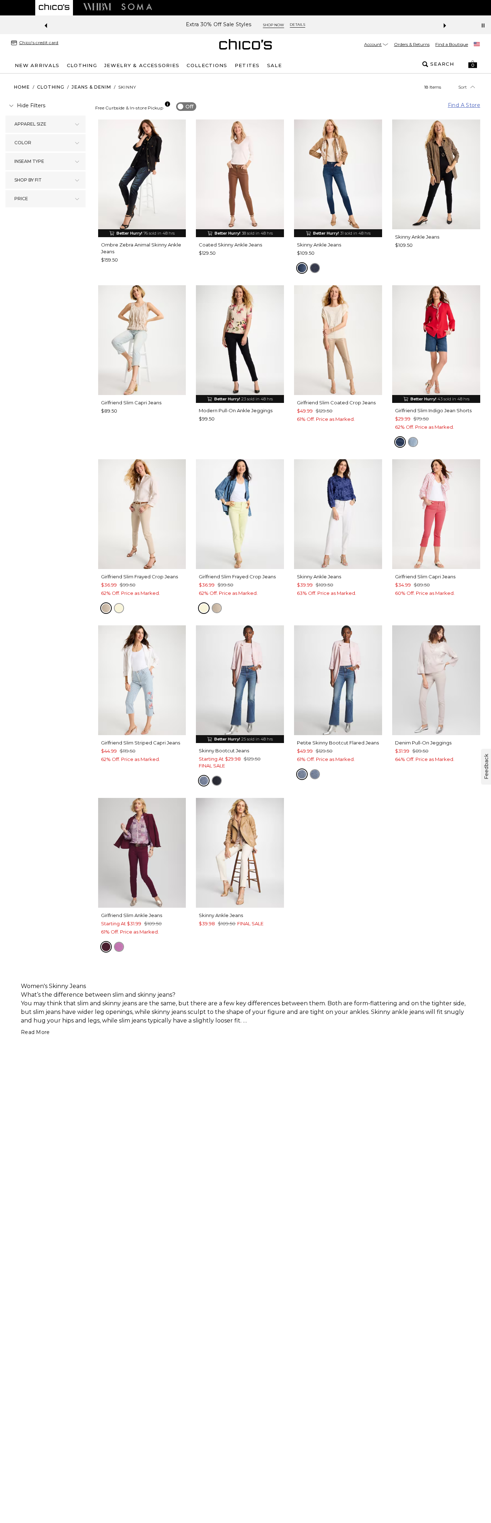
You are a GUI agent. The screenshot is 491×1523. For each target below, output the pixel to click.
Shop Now (286, 25)
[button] (472, 64)
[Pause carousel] (483, 25)
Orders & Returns (412, 44)
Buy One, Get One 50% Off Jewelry (219, 24)
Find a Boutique (451, 44)
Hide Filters (31, 105)
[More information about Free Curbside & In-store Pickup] (167, 104)
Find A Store (464, 105)
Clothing (51, 87)
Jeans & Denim (91, 87)
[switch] (186, 106)
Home (22, 87)
